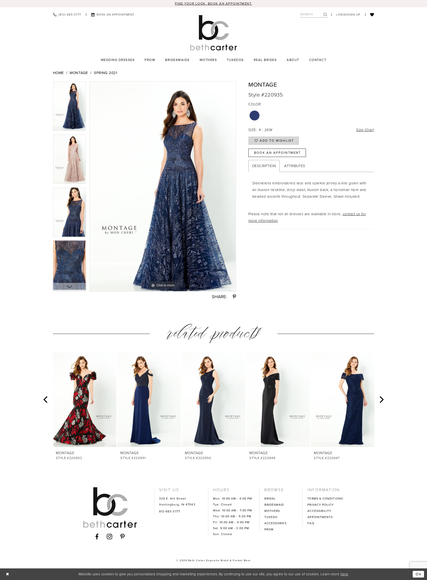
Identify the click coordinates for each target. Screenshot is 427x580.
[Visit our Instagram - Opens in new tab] (109, 536)
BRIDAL (270, 498)
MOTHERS (272, 511)
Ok (419, 574)
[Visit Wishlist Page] (372, 14)
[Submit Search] (325, 14)
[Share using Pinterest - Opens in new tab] (234, 296)
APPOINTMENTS (320, 517)
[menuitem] (67, 14)
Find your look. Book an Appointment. (213, 3)
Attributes (294, 166)
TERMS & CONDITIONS (325, 498)
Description (264, 166)
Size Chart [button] (365, 130)
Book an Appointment (277, 152)
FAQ (310, 523)
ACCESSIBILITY (319, 511)
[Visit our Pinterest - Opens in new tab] (122, 537)
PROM (269, 529)
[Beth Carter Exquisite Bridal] (213, 33)
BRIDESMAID (274, 505)
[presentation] (84, 399)
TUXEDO (271, 517)
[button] (348, 14)
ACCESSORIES (275, 523)
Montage (79, 73)
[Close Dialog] (7, 574)
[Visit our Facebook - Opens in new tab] (97, 537)
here (344, 574)
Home (58, 73)
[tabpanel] (69, 107)
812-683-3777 (169, 511)
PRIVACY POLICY (320, 505)
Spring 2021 (105, 73)
